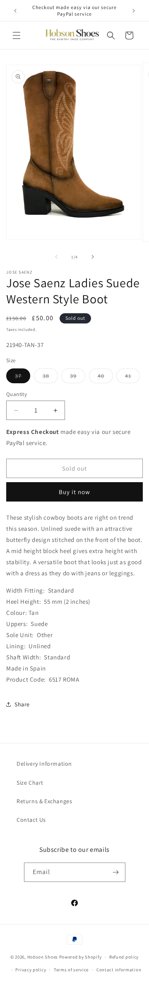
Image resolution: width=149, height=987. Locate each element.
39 (77, 377)
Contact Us (31, 819)
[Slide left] (56, 257)
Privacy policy (30, 970)
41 (132, 377)
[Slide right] (93, 257)
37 (22, 377)
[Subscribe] (116, 872)
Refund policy (124, 957)
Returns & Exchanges (44, 801)
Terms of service (71, 970)
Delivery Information (44, 763)
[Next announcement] (134, 11)
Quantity (16, 394)
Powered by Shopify (80, 957)
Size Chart (30, 782)
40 (105, 377)
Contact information (118, 970)
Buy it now (74, 492)
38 (50, 377)
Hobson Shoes (42, 957)
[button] (16, 35)
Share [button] (22, 704)
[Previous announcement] (15, 11)
